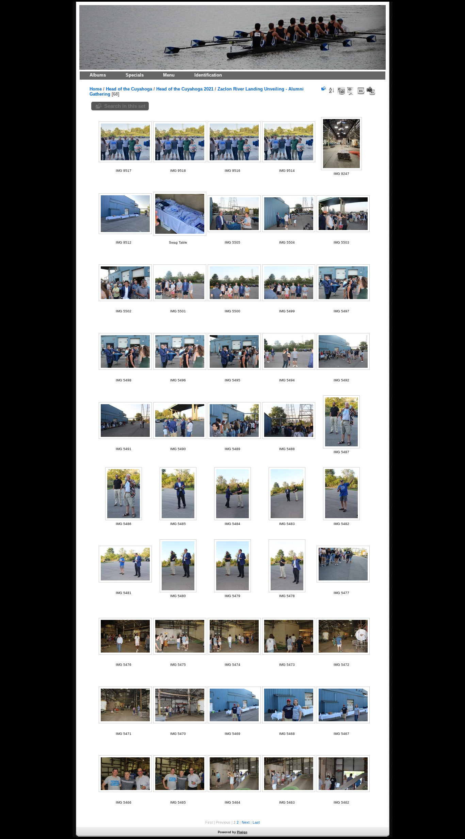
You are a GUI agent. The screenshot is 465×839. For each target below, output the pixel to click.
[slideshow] (351, 90)
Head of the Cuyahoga (129, 89)
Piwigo (242, 832)
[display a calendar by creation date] (370, 90)
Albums (98, 75)
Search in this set (124, 106)
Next (246, 822)
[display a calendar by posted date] (360, 90)
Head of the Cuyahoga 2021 (184, 89)
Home (96, 89)
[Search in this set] (323, 88)
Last (256, 822)
